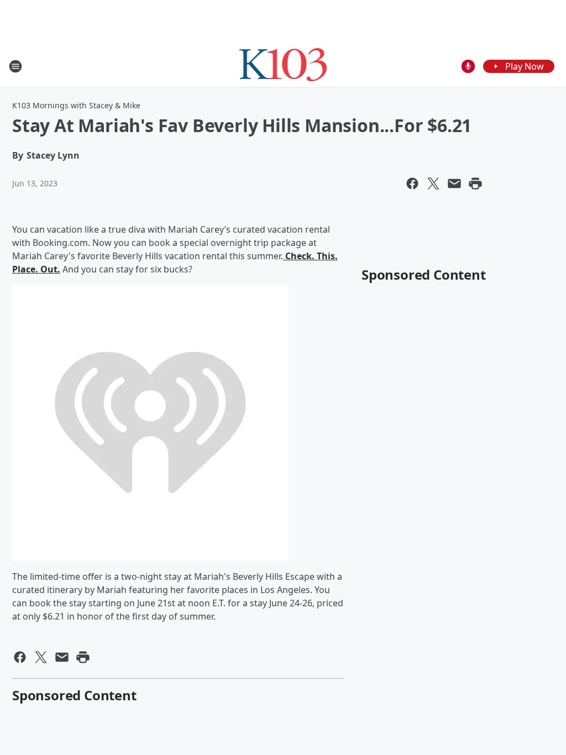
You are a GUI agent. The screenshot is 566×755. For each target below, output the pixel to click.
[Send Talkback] (468, 66)
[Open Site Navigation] (15, 66)
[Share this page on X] (433, 183)
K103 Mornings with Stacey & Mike (76, 105)
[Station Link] (283, 66)
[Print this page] (475, 183)
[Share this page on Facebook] (412, 183)
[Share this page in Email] (454, 183)
